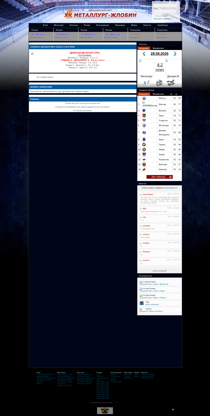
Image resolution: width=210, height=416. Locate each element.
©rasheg (116, 402)
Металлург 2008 (103, 398)
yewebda (146, 226)
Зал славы (61, 383)
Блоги (113, 378)
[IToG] (142, 304)
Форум (113, 374)
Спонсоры (128, 374)
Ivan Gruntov (151, 282)
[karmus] (142, 311)
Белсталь (74, 25)
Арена (39, 383)
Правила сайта (116, 382)
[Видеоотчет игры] (173, 87)
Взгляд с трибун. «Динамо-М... (157, 284)
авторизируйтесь (170, 188)
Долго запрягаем (152, 304)
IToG (147, 302)
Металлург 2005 (103, 393)
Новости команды (148, 374)
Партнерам (120, 25)
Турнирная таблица (64, 380)
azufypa (146, 243)
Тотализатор (115, 376)
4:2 (160, 66)
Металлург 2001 (103, 385)
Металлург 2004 (103, 391)
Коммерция (128, 378)
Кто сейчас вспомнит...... (155, 311)
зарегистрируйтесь (88, 107)
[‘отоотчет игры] (159, 87)
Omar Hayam (148, 194)
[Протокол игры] (145, 87)
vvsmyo (146, 234)
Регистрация (158, 18)
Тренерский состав (64, 374)
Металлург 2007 (103, 396)
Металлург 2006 (103, 395)
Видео (136, 376)
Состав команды (63, 376)
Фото (136, 374)
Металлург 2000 (103, 383)
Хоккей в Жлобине (44, 380)
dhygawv (146, 252)
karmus (148, 309)
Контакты (40, 382)
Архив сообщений (159, 271)
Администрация (43, 376)
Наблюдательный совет (46, 374)
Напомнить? (167, 18)
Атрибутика (162, 25)
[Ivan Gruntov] (143, 284)
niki (144, 217)
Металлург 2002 (103, 387)
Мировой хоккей (147, 376)
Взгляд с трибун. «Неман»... (157, 298)
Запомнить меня (162, 16)
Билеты (113, 380)
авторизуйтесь (71, 107)
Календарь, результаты (66, 378)
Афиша (99, 380)
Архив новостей (103, 378)
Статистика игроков (65, 382)
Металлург (59, 25)
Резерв (87, 25)
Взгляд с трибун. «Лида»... (156, 291)
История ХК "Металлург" (46, 378)
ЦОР (98, 374)
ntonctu (146, 260)
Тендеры (127, 376)
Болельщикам (102, 25)
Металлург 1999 (103, 382)
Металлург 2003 (103, 389)
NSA (144, 208)
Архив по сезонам (64, 385)
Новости (147, 25)
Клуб (45, 25)
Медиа (134, 25)
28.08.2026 (159, 54)
